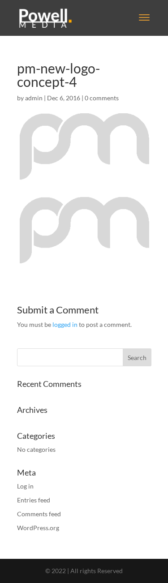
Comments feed (39, 514)
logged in (65, 324)
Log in (25, 486)
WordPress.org (38, 528)
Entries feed (33, 500)
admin (34, 98)
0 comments (102, 98)
